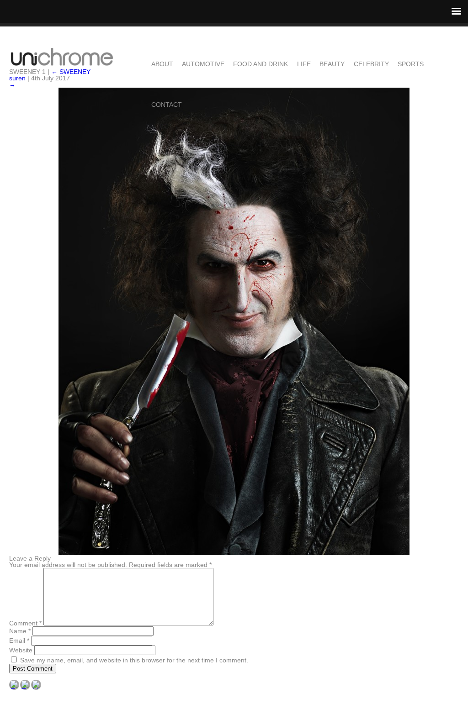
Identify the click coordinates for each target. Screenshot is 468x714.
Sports (411, 63)
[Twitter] (25, 685)
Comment (25, 623)
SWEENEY (70, 71)
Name (20, 631)
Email (19, 640)
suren (17, 78)
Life (304, 63)
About (162, 63)
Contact (166, 104)
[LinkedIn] (36, 685)
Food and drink (260, 63)
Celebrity (371, 63)
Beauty (332, 63)
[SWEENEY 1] (233, 321)
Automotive (203, 63)
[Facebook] (14, 685)
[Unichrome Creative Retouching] (61, 57)
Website (20, 650)
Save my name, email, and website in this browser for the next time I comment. (134, 660)
